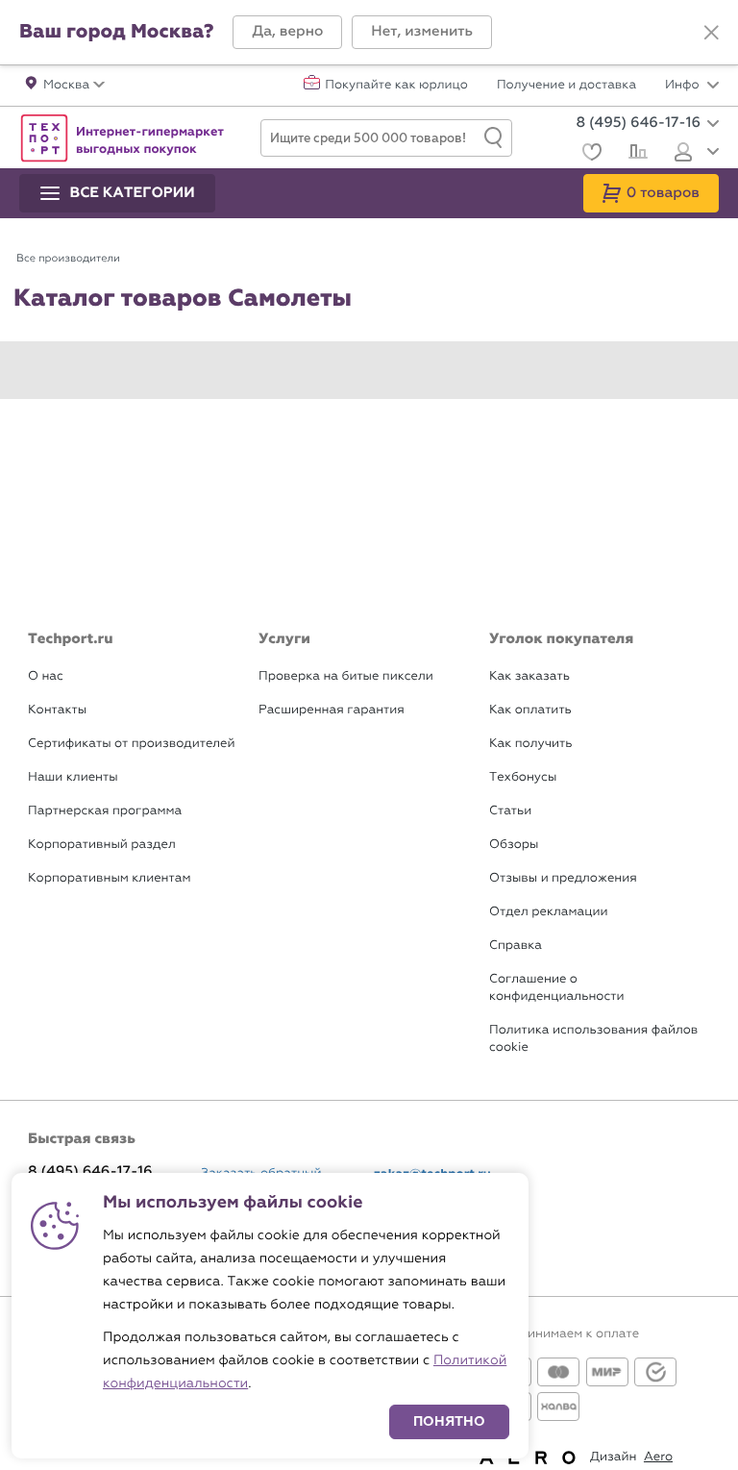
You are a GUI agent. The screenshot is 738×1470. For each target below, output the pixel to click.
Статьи (510, 811)
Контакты (57, 710)
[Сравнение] (636, 153)
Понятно (449, 1421)
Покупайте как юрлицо (396, 85)
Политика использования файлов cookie (593, 1039)
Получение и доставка (566, 85)
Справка (515, 945)
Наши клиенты (73, 777)
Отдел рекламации (548, 912)
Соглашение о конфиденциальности (556, 988)
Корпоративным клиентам (109, 878)
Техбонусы (522, 777)
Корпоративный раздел (102, 844)
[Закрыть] (711, 32)
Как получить (530, 743)
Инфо (683, 85)
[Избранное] (590, 154)
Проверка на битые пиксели (345, 676)
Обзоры (513, 844)
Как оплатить (530, 710)
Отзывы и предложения (563, 878)
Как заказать (529, 676)
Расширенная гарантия (331, 710)
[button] (287, 32)
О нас (45, 676)
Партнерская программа (105, 811)
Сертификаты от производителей (131, 743)
